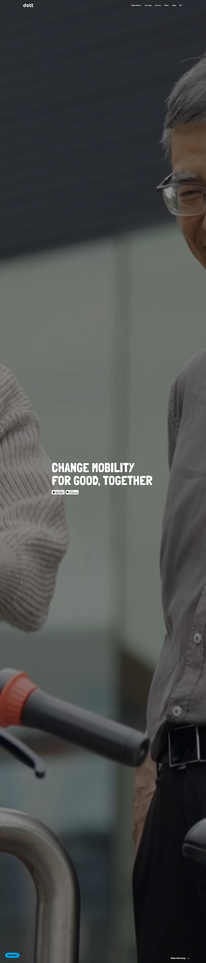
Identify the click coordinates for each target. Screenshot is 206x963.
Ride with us (136, 5)
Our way (148, 5)
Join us (158, 5)
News (166, 5)
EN (180, 5)
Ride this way (178, 958)
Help (174, 5)
